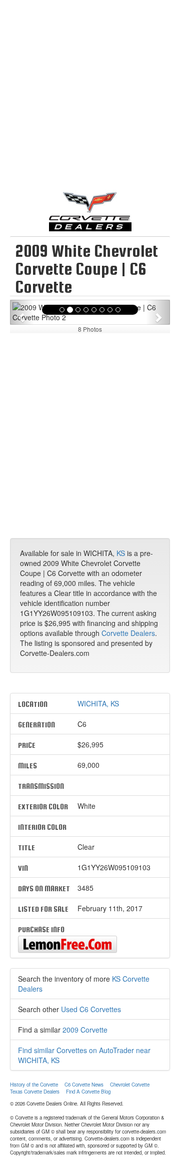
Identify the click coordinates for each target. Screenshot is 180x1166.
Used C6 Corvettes (91, 1009)
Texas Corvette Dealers (35, 1091)
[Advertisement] (90, 100)
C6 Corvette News (84, 1084)
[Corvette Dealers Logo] (90, 210)
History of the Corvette (34, 1084)
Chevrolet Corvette (130, 1084)
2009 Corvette (85, 1030)
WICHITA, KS (98, 703)
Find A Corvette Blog (88, 1091)
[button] (22, 312)
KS (120, 553)
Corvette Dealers (128, 633)
